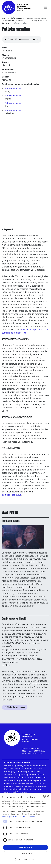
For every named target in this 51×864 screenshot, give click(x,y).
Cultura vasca (16, 18)
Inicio (4, 18)
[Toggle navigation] (45, 7)
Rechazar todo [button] (25, 853)
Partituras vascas (10, 520)
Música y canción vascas (36, 18)
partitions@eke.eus (11, 495)
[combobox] (44, 796)
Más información (19, 792)
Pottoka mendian (13, 88)
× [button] (48, 796)
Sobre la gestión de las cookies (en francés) (18, 816)
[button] (25, 859)
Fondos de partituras (14, 20)
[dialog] (25, 828)
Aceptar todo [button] (25, 847)
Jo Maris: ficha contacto (15, 707)
